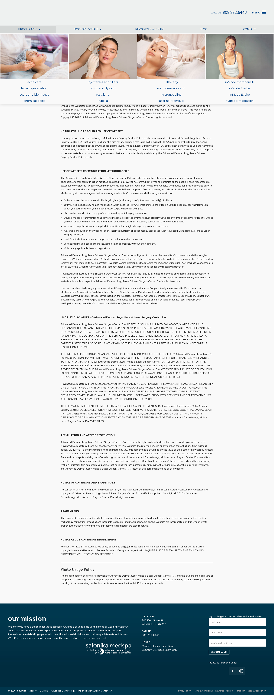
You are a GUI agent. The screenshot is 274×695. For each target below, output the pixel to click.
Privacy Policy (184, 690)
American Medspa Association (251, 690)
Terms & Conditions (203, 690)
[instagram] (241, 671)
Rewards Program (224, 690)
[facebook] (233, 671)
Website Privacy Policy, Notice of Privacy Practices (89, 109)
